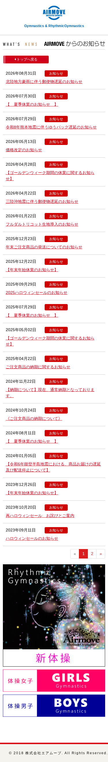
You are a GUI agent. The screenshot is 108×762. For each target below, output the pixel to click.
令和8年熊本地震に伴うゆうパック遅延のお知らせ (51, 127)
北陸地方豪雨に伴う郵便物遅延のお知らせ (44, 81)
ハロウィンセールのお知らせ (32, 538)
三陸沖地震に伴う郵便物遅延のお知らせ (42, 201)
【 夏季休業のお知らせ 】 (32, 104)
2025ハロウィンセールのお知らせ (36, 292)
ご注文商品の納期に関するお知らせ (38, 367)
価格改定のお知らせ (24, 150)
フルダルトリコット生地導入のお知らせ (42, 224)
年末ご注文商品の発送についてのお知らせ (44, 247)
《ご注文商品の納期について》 (34, 418)
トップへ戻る (26, 59)
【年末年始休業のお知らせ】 (32, 269)
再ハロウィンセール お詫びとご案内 (40, 515)
